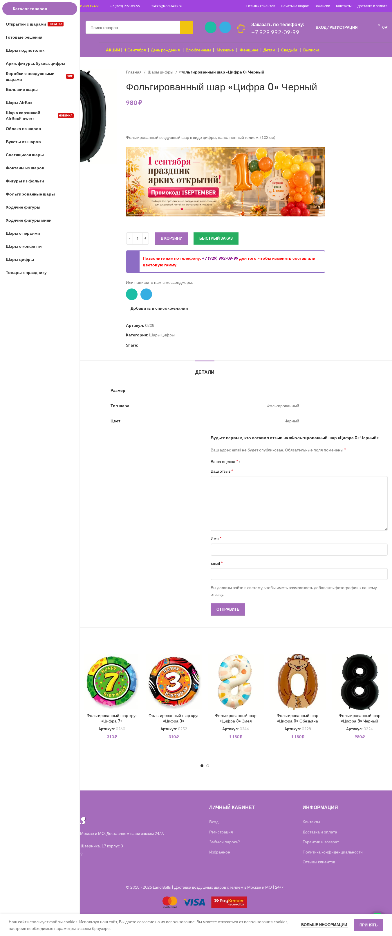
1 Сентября (135, 49)
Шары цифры (160, 71)
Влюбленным (198, 49)
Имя (216, 538)
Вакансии (322, 6)
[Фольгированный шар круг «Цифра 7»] (112, 682)
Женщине (249, 49)
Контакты (344, 6)
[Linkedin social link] (148, 345)
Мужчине (225, 49)
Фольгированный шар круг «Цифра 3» (174, 718)
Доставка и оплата (372, 6)
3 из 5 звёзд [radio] (255, 461)
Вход (213, 821)
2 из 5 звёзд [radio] (251, 461)
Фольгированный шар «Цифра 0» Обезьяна (297, 718)
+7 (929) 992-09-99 (125, 6)
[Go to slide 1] (201, 765)
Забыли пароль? (224, 841)
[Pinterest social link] (141, 345)
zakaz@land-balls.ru (166, 6)
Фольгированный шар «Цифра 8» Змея (235, 718)
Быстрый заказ (216, 238)
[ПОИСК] (186, 27)
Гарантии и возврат (321, 841)
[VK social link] (162, 345)
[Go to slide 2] (207, 765)
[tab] (204, 369)
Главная (134, 71)
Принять (368, 925)
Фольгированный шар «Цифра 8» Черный (359, 718)
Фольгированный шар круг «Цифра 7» (112, 718)
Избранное (219, 851)
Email (217, 563)
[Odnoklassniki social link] (155, 345)
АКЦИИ (113, 49)
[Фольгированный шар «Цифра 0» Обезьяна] (298, 682)
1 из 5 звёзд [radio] (246, 461)
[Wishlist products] (365, 27)
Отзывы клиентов (260, 6)
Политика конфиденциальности (333, 851)
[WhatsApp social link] (210, 27)
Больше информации (324, 924)
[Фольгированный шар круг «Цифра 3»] (174, 682)
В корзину (171, 238)
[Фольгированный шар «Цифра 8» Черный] (360, 682)
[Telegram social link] (225, 27)
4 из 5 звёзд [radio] (259, 461)
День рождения (165, 49)
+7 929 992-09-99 (275, 31)
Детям (269, 49)
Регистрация (221, 831)
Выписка (311, 49)
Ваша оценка (224, 461)
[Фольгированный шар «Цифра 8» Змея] (236, 682)
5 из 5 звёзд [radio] (264, 461)
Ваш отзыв (222, 471)
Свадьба (289, 49)
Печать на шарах (295, 6)
